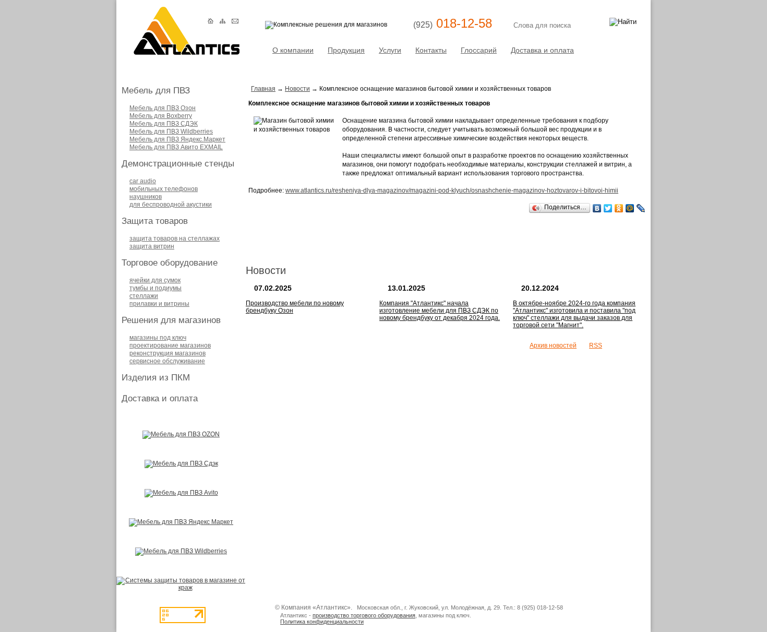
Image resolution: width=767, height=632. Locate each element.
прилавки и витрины (159, 303)
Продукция (346, 50)
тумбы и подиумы (155, 288)
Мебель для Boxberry (160, 116)
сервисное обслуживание (167, 361)
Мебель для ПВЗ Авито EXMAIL (176, 147)
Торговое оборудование (170, 263)
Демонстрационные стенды (178, 164)
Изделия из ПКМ (156, 378)
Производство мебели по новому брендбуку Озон (295, 307)
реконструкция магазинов (167, 353)
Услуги (390, 50)
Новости (297, 88)
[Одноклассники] (619, 208)
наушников (145, 196)
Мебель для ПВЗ (156, 91)
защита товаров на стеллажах (174, 238)
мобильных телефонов (163, 189)
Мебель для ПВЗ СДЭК (163, 123)
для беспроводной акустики (170, 204)
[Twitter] (608, 208)
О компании (293, 50)
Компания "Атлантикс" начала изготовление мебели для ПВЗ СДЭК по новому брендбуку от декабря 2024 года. (439, 310)
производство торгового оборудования (364, 615)
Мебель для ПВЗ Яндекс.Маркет (177, 139)
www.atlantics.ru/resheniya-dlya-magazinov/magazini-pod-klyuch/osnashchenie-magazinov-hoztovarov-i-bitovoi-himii (451, 190)
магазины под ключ (157, 337)
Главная (263, 88)
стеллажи (143, 296)
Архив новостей (553, 345)
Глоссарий (479, 50)
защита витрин (151, 246)
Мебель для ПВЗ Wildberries (171, 131)
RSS (595, 345)
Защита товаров (155, 221)
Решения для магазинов (171, 320)
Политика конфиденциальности (322, 621)
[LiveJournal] (641, 208)
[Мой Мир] (630, 208)
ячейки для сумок (155, 280)
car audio (142, 181)
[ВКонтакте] (597, 208)
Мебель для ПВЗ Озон (162, 108)
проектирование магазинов (170, 345)
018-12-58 (452, 23)
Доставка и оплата (542, 50)
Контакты (431, 50)
